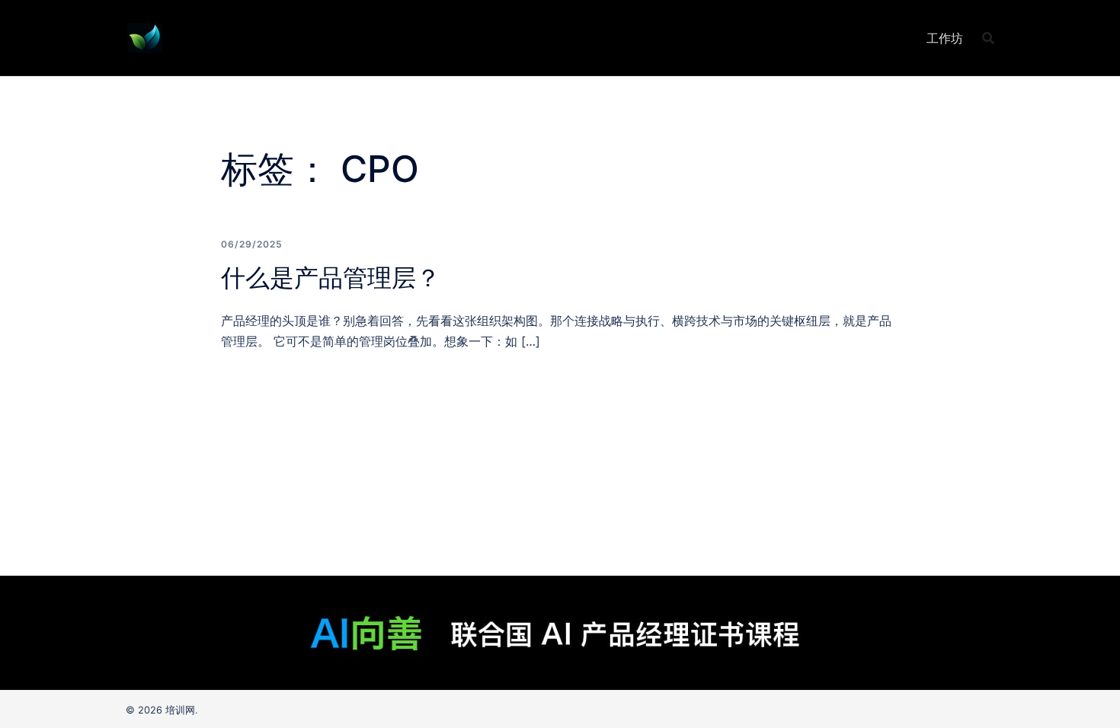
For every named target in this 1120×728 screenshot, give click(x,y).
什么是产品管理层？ (330, 277)
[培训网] (145, 36)
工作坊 (944, 38)
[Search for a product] (988, 38)
